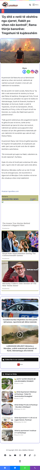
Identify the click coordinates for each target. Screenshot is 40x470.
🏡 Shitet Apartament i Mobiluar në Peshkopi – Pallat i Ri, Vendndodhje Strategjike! (25, 394)
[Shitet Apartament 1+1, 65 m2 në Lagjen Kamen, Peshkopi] (7, 422)
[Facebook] (24, 72)
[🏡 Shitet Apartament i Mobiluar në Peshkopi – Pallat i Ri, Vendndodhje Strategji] (7, 396)
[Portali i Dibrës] (10, 4)
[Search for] (30, 5)
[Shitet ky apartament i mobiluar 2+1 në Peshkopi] (7, 435)
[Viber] (36, 72)
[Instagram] (32, 72)
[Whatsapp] (28, 72)
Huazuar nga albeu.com (10, 191)
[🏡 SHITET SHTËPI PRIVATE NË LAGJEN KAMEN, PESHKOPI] (7, 383)
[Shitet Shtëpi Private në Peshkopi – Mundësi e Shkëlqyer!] (7, 409)
